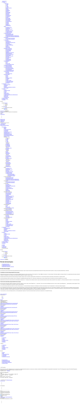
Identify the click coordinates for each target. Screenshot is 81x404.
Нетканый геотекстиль (9, 197)
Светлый (7, 148)
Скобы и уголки (8, 223)
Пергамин (7, 200)
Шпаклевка (8, 190)
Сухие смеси (4, 246)
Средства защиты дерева (10, 207)
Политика (3, 341)
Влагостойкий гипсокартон (10, 181)
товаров (1, 112)
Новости (5, 229)
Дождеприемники (9, 212)
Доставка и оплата (5, 242)
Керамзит (7, 195)
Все (2, 298)
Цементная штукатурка (6, 265)
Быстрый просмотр (3, 308)
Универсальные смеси (9, 188)
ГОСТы (5, 234)
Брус (7, 206)
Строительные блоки (5, 354)
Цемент (7, 189)
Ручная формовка (9, 158)
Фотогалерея (6, 231)
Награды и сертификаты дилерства (9, 230)
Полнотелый (8, 162)
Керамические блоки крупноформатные (12, 179)
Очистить (5, 106)
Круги (7, 220)
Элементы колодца (9, 172)
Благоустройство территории (7, 362)
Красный (7, 153)
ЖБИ (3, 353)
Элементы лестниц (9, 173)
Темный (7, 149)
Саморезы (7, 222)
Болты (7, 218)
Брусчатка (7, 216)
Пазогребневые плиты (9, 178)
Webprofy (8, 370)
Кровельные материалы (6, 360)
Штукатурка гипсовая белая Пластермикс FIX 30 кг (8, 312)
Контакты (3, 243)
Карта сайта (6, 239)
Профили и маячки (9, 221)
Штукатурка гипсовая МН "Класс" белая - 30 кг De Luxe (9, 329)
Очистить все (2, 259)
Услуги (5, 233)
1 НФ (7, 140)
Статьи (5, 235)
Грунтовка (7, 184)
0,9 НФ (7, 139)
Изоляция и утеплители (6, 356)
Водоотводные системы (6, 361)
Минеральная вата (9, 196)
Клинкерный (8, 155)
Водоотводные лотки (9, 211)
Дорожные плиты (9, 168)
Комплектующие (5, 363)
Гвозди (7, 219)
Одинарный (8, 145)
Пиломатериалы (4, 359)
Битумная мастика (9, 192)
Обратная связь (6, 240)
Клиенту (3, 232)
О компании (4, 227)
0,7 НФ (7, 138)
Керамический (8, 166)
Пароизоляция (8, 198)
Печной (7, 157)
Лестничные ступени (11, 175)
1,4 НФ (7, 141)
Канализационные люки (10, 213)
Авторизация (2, 114)
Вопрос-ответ (6, 236)
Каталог (3, 245)
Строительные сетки (9, 225)
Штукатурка (4, 247)
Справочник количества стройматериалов (11, 238)
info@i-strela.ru (2, 124)
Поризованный (8, 163)
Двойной (7, 143)
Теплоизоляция (8, 202)
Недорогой (8, 160)
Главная (3, 244)
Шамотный (8, 165)
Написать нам (2, 119)
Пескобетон (8, 186)
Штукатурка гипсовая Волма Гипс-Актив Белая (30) (8, 307)
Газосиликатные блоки (9, 177)
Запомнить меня (4, 395)
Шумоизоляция (8, 203)
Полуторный (8, 146)
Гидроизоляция (8, 194)
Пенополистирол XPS (9, 199)
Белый (7, 151)
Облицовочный (8, 156)
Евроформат (8, 144)
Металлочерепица (9, 209)
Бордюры (7, 215)
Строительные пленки (9, 224)
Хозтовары (7, 226)
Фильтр (1, 299)
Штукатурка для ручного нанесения (8, 266)
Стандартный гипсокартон (10, 182)
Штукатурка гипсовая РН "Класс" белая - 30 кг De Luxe (9, 324)
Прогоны (7, 170)
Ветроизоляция (8, 193)
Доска (7, 205)
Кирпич (3, 352)
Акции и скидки (6, 237)
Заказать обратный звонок (4, 125)
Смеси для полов (8, 187)
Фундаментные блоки (9, 171)
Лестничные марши (11, 174)
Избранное (2, 120)
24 (2, 297)
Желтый (7, 152)
